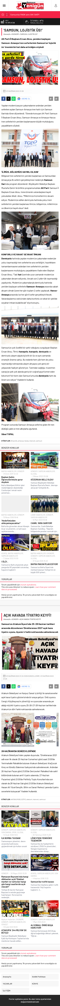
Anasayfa (6, 34)
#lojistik (14, 441)
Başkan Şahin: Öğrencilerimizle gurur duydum (12, 479)
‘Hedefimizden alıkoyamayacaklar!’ (11, 521)
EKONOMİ (15, 34)
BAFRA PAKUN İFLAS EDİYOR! (44, 564)
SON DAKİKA (6, 832)
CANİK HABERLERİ (38, 515)
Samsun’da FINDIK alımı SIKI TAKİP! (24, 14)
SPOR (14, 832)
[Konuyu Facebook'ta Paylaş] (3, 99)
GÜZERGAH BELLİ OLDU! (42, 479)
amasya (21, 441)
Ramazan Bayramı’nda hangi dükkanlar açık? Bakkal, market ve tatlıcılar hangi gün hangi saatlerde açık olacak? (14, 881)
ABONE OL (25, 98)
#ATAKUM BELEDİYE (18, 799)
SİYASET (4, 924)
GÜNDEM (20, 471)
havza (26, 441)
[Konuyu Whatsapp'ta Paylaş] (13, 99)
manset (32, 441)
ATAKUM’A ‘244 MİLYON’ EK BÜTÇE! (14, 931)
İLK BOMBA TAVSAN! (11, 838)
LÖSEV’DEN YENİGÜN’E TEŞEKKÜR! (41, 839)
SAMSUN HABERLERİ (46, 471)
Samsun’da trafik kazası (42, 881)
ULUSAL (34, 474)
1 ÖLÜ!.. (4, 561)
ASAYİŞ (4, 553)
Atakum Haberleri (8, 919)
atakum (29, 799)
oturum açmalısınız (28, 584)
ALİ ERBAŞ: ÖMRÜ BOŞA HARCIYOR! (42, 926)
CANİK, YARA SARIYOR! (41, 523)
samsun (39, 441)
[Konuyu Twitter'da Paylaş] (8, 99)
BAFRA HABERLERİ (8, 471)
